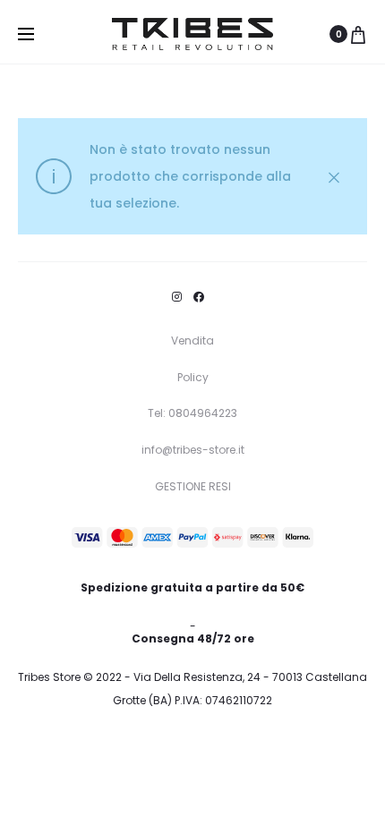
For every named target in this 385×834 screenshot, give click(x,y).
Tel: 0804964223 (192, 413)
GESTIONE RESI (193, 486)
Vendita (192, 340)
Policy (193, 377)
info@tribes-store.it (192, 449)
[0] (358, 34)
